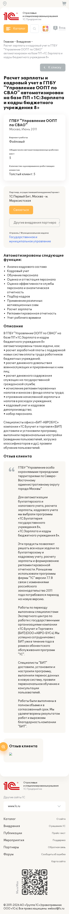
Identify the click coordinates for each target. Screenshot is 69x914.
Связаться (21, 210)
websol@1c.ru (56, 908)
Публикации (13, 833)
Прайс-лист (58, 833)
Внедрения (23, 41)
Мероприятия (14, 840)
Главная (9, 41)
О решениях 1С (57, 826)
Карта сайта (58, 861)
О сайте (60, 819)
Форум (8, 854)
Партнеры (11, 847)
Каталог (10, 819)
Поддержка (59, 840)
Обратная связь (56, 847)
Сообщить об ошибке (53, 854)
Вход (62, 27)
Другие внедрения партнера (35, 222)
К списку (54, 67)
